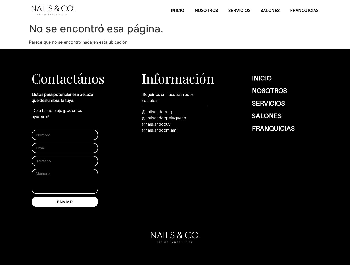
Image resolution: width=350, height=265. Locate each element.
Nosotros (206, 10)
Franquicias (304, 10)
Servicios (239, 10)
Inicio (177, 10)
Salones (270, 10)
